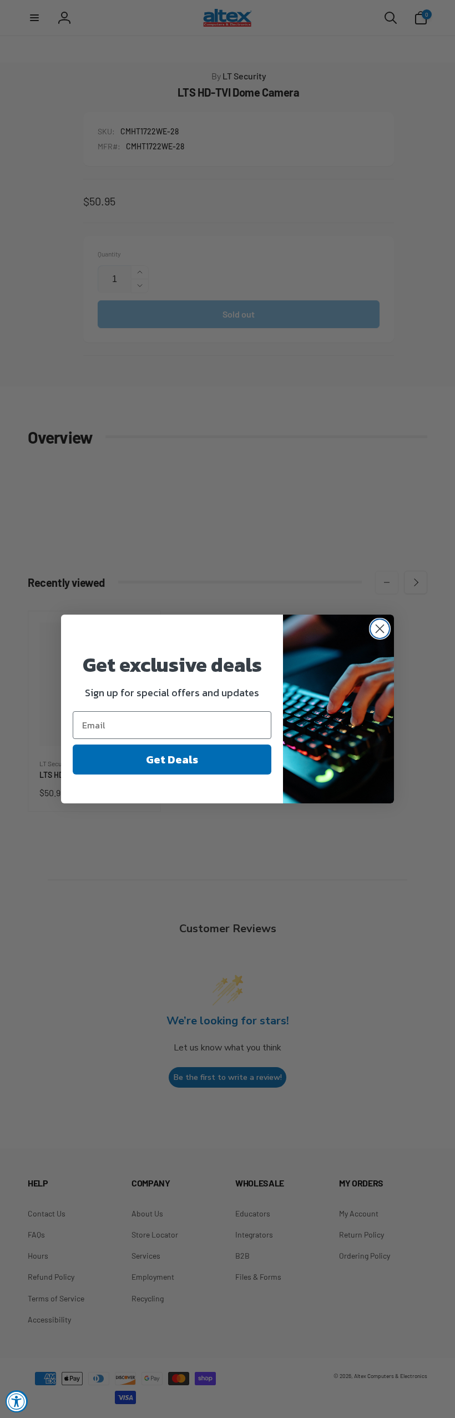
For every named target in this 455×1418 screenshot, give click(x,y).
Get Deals (172, 759)
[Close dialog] (380, 628)
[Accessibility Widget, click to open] (17, 1401)
